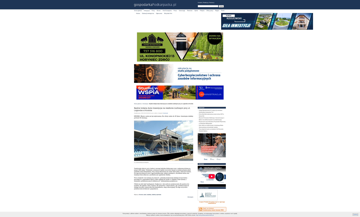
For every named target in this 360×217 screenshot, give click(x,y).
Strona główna (138, 10)
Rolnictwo (189, 10)
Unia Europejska (167, 10)
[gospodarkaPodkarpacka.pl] (155, 5)
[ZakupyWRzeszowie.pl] (208, 195)
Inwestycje (147, 10)
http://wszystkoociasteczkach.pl (205, 215)
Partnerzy (211, 2)
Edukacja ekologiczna (148, 13)
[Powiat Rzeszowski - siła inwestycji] (267, 29)
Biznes (159, 10)
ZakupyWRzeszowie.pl (204, 202)
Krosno (141, 194)
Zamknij (355, 214)
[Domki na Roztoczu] (180, 61)
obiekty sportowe (156, 194)
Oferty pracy (209, 10)
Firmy (153, 10)
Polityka (202, 10)
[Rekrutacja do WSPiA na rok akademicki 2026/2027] (180, 99)
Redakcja (205, 2)
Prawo (222, 10)
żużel (145, 194)
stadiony (149, 194)
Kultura (138, 13)
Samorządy (182, 10)
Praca (175, 10)
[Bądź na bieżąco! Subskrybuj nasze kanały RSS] (212, 209)
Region (217, 10)
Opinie (196, 10)
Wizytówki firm (168, 13)
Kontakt (200, 2)
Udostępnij (190, 197)
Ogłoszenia (159, 13)
